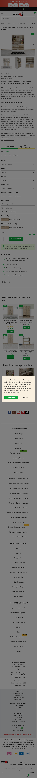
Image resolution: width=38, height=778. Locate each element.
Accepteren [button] (11, 397)
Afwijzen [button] (25, 397)
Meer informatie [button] (14, 392)
